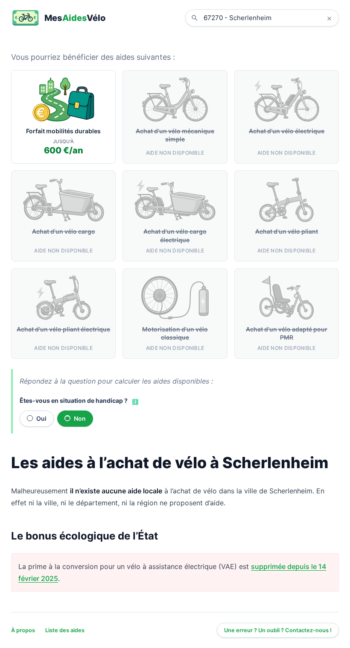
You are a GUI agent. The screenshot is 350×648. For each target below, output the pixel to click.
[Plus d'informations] (134, 401)
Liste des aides (65, 630)
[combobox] (268, 18)
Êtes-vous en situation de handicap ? (74, 400)
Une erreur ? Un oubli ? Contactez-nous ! (278, 630)
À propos (23, 630)
